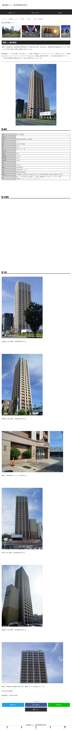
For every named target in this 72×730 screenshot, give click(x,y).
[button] (67, 31)
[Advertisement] (36, 256)
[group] (11, 31)
